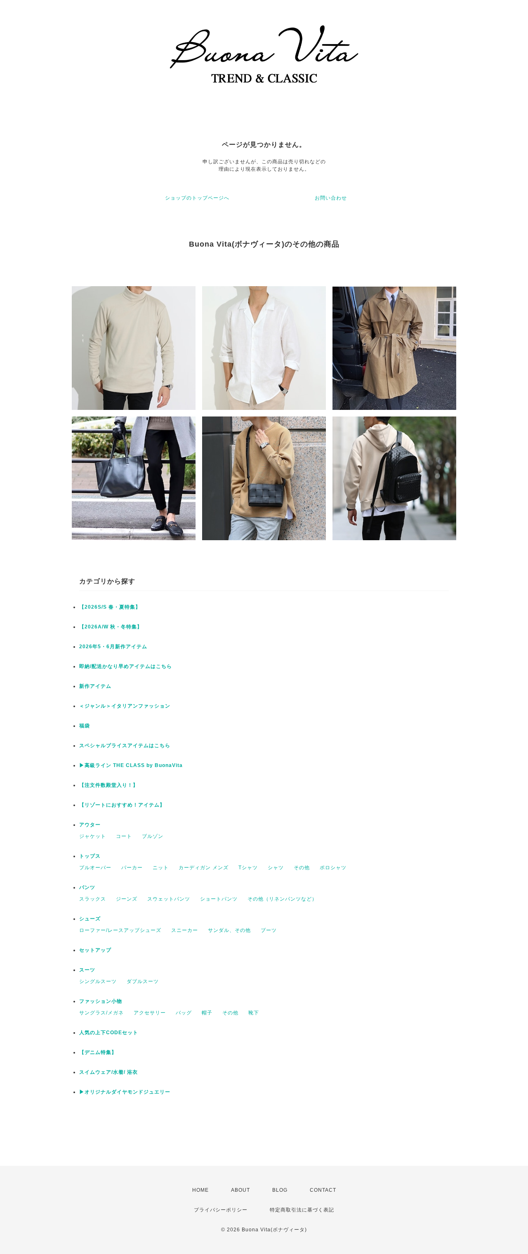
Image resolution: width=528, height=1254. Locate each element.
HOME (200, 1190)
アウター (90, 825)
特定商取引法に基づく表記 (302, 1210)
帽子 (207, 1013)
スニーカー (184, 930)
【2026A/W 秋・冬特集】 (110, 627)
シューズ (90, 919)
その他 (302, 868)
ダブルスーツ (143, 981)
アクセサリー (150, 1013)
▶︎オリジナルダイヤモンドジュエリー (124, 1092)
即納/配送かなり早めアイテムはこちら (125, 666)
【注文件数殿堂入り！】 (108, 785)
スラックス (92, 899)
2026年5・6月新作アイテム (113, 646)
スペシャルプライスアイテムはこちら (124, 745)
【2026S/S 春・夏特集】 (110, 607)
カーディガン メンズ (204, 868)
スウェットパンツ (168, 899)
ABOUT (240, 1190)
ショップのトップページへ (197, 198)
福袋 (84, 726)
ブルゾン (152, 836)
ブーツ (269, 930)
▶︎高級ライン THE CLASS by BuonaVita (131, 765)
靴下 (253, 1013)
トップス (90, 856)
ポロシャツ (333, 868)
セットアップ (95, 950)
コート (124, 836)
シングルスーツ (98, 981)
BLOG (280, 1190)
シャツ (276, 868)
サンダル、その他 (229, 930)
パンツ (87, 887)
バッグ (184, 1013)
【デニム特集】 (98, 1052)
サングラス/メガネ (101, 1013)
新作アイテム (95, 686)
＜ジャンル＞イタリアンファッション (124, 706)
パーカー (132, 868)
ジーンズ (126, 899)
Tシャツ (248, 868)
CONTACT (323, 1190)
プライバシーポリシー (221, 1210)
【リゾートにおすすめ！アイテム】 (122, 805)
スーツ (87, 970)
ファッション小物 (100, 1001)
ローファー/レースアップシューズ (120, 930)
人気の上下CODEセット (108, 1032)
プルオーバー (95, 868)
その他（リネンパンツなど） (282, 899)
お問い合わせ (331, 198)
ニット (161, 868)
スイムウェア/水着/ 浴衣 (108, 1072)
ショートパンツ (219, 899)
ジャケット (92, 836)
